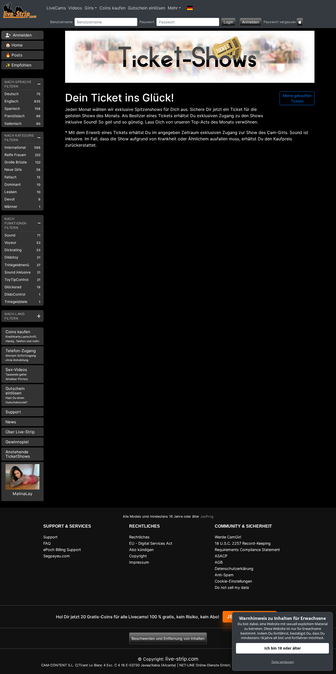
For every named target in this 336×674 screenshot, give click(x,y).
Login (228, 22)
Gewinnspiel (17, 441)
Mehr (173, 8)
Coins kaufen (112, 8)
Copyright (138, 556)
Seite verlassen (282, 662)
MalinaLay (22, 493)
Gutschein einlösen (146, 8)
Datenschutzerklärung (234, 568)
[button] (190, 8)
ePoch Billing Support (62, 549)
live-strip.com (181, 659)
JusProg (206, 516)
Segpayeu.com (56, 556)
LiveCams (56, 8)
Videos (75, 8)
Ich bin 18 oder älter (282, 648)
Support (13, 411)
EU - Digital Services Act (150, 543)
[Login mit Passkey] (300, 22)
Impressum (139, 562)
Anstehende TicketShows (18, 454)
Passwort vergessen (280, 22)
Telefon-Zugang (21, 355)
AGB (219, 562)
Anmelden (250, 22)
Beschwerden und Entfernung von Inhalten (168, 638)
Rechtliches (139, 537)
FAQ (47, 543)
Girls (89, 8)
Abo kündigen (141, 549)
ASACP (221, 556)
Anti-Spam (224, 575)
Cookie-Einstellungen (233, 581)
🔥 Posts (14, 55)
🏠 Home (14, 45)
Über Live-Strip (20, 431)
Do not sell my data (232, 587)
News (11, 421)
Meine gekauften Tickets (297, 98)
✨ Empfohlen (19, 65)
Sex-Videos (17, 374)
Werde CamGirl (228, 537)
